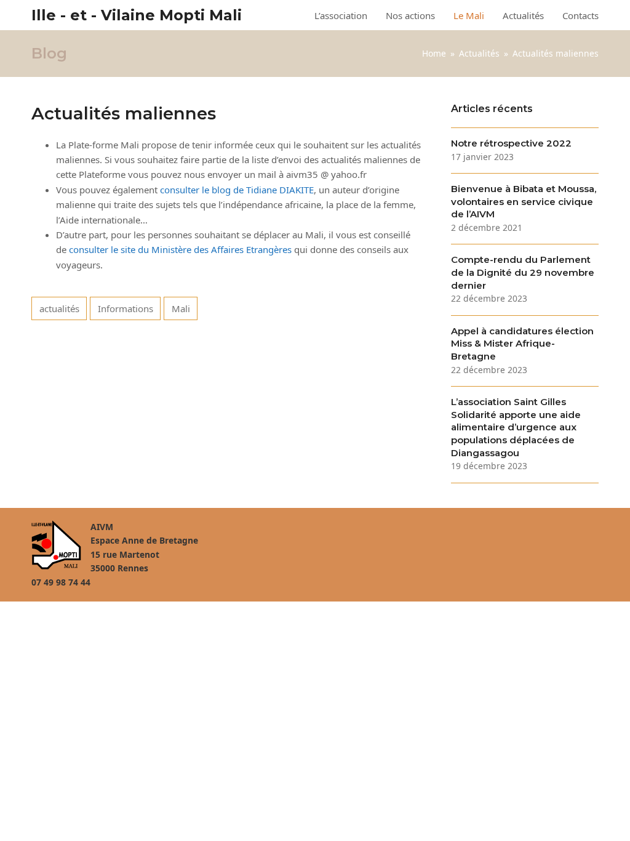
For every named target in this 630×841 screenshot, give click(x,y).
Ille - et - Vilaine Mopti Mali (136, 15)
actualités (59, 308)
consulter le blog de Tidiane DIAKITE (237, 189)
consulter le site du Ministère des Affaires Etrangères (180, 249)
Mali (181, 308)
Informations (125, 308)
